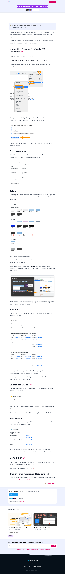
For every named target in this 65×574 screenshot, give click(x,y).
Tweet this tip (14, 494)
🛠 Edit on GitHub (50, 484)
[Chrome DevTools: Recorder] (45, 521)
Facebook (22, 480)
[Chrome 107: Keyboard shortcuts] (19, 521)
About (25, 566)
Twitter (29, 480)
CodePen (34, 566)
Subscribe (53, 1)
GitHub (29, 566)
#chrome (10, 535)
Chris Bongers (36, 563)
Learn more (22, 501)
